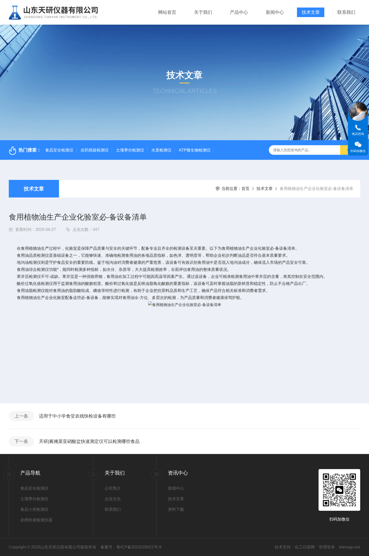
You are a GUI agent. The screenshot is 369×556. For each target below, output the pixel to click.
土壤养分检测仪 (130, 150)
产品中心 (239, 12)
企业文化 (113, 499)
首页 (245, 188)
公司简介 (113, 488)
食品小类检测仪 (34, 509)
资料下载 (176, 509)
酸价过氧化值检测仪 (35, 283)
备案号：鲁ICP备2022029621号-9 (130, 547)
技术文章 (311, 12)
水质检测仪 (161, 150)
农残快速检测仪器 (36, 520)
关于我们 (203, 12)
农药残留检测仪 (95, 150)
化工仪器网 (305, 547)
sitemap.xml (349, 547)
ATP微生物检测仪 (195, 150)
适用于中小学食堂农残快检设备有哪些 (77, 416)
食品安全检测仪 (59, 150)
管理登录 (327, 547)
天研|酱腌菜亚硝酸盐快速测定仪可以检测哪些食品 (89, 441)
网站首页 (167, 12)
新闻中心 (275, 12)
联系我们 (346, 12)
